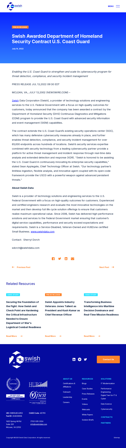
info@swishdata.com (38, 424)
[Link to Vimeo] (79, 359)
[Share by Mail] (72, 259)
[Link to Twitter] (85, 359)
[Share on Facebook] (53, 259)
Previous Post (23, 267)
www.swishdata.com (43, 231)
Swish (15, 100)
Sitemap (117, 437)
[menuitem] (72, 390)
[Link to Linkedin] (73, 359)
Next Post (104, 267)
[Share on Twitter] (59, 259)
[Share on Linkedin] (66, 259)
